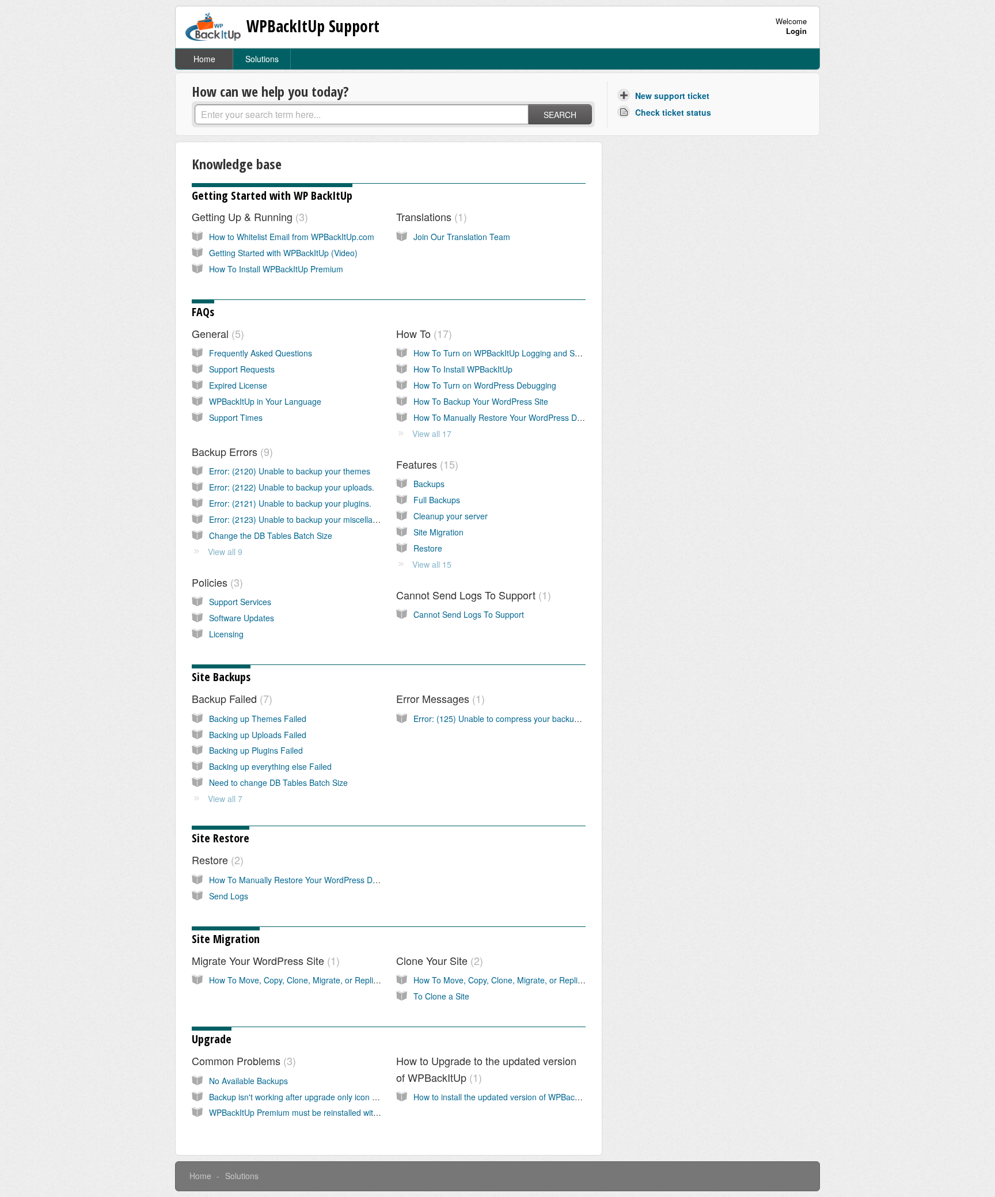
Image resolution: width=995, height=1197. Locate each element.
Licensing (226, 634)
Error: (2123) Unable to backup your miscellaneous (302, 519)
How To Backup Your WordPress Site (480, 401)
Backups (429, 483)
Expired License (238, 385)
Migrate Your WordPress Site (264, 960)
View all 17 (431, 433)
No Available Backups (248, 1080)
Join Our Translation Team (461, 236)
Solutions (262, 58)
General (216, 333)
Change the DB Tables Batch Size (270, 535)
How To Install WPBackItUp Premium (276, 269)
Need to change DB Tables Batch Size (278, 782)
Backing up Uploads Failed (257, 734)
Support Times (236, 417)
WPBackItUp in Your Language (265, 401)
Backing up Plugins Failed (256, 750)
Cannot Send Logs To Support (472, 594)
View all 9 (225, 551)
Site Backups (221, 677)
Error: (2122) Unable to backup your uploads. (291, 487)
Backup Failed (230, 698)
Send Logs (228, 896)
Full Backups (436, 500)
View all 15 (431, 564)
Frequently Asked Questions (260, 353)
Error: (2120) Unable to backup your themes (289, 471)
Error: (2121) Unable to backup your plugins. (290, 503)
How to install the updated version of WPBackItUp (503, 1097)
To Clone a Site (441, 996)
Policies (216, 582)
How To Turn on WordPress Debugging (484, 385)
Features (425, 464)
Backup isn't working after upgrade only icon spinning (305, 1097)
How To (422, 333)
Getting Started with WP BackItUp (272, 195)
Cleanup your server (450, 516)
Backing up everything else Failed (270, 766)
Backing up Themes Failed (257, 718)
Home (204, 58)
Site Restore (220, 838)
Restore (427, 548)
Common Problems (242, 1060)
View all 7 (225, 798)
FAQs (203, 312)
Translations (430, 216)
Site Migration (438, 532)
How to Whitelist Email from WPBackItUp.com (291, 236)
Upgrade (211, 1039)
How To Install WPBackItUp (462, 369)
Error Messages (438, 698)
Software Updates (241, 618)
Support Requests (242, 369)
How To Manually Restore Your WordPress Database (509, 417)
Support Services (240, 601)
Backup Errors (230, 451)
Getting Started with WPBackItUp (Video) (283, 253)
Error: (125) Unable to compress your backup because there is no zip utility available (567, 718)
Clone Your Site (438, 960)
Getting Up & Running (248, 216)
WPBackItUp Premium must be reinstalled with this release (315, 1112)
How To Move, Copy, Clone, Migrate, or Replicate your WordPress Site (337, 980)
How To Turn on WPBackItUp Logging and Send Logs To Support (532, 353)
